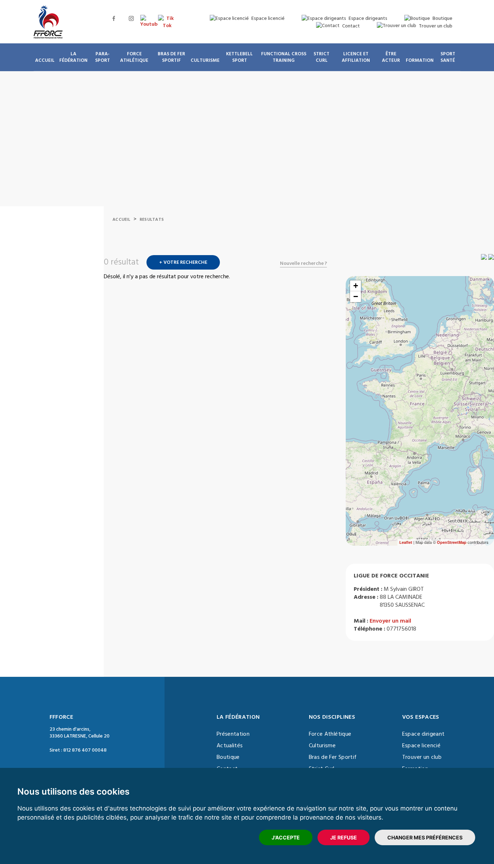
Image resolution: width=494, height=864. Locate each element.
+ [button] (355, 285)
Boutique (228, 757)
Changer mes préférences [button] (425, 837)
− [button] (355, 296)
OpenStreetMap (452, 542)
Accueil (121, 219)
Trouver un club (422, 757)
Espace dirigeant (423, 734)
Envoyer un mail (390, 621)
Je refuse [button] (343, 837)
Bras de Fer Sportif (333, 757)
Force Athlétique (330, 734)
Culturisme (322, 745)
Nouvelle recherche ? (303, 263)
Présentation (233, 734)
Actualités (230, 745)
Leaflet (405, 542)
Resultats (152, 219)
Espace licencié (421, 745)
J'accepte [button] (286, 837)
